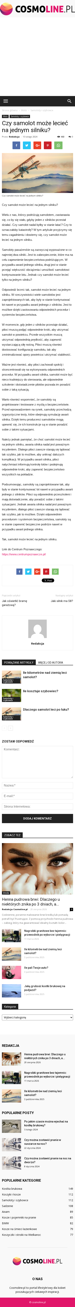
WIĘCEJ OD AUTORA (50, 662)
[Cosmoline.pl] (37, 8)
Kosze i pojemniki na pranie (19, 1217)
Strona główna (10, 110)
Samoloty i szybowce (20, 116)
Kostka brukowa (12, 1188)
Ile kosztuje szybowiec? (40, 691)
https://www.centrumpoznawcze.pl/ (24, 554)
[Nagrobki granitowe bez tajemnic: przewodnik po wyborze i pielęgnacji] (11, 935)
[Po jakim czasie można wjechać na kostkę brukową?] (11, 1126)
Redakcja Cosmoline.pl (15, 909)
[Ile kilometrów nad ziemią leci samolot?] (11, 677)
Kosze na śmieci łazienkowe (19, 1229)
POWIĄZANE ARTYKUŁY (18, 662)
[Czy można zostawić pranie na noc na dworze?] (11, 1163)
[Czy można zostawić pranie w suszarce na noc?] (11, 1144)
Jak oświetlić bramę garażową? (14, 603)
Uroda (6, 892)
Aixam (6, 1211)
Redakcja (14, 136)
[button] (69, 101)
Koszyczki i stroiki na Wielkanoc (21, 1235)
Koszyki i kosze (11, 1194)
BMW (5, 1223)
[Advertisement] (37, 56)
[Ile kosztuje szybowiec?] (11, 695)
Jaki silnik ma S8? (62, 601)
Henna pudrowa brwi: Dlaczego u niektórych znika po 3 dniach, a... (31, 901)
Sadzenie (7, 1206)
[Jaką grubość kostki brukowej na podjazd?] (11, 990)
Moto (5, 116)
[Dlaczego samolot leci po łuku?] (11, 714)
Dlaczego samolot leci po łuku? (46, 709)
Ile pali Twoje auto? (36, 967)
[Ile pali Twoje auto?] (11, 972)
